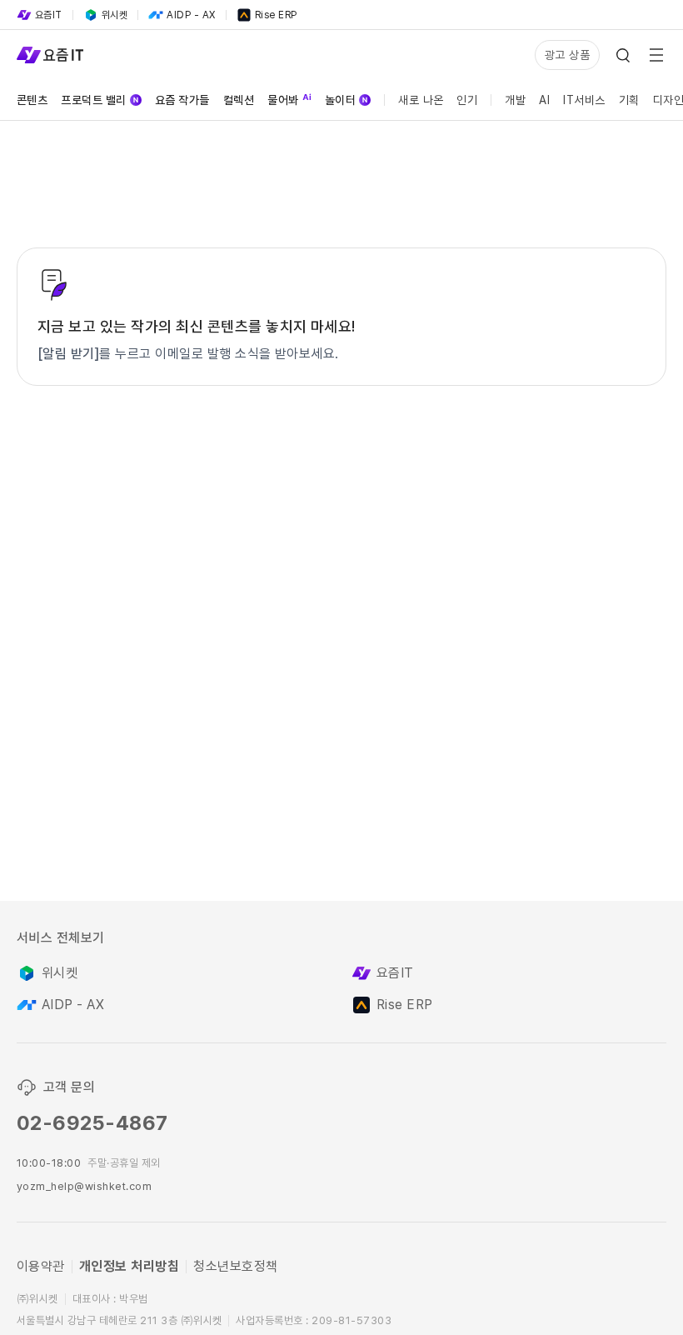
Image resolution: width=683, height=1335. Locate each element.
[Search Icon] (623, 55)
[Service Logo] (50, 55)
